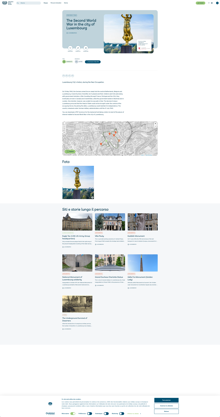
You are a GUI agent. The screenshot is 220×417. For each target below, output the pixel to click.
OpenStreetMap (148, 155)
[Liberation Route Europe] (7, 3)
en (72, 75)
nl (69, 75)
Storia (66, 3)
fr (63, 75)
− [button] (155, 126)
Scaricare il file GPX (93, 62)
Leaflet (142, 155)
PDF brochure (80, 112)
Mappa (46, 3)
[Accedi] (217, 3)
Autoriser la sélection (166, 406)
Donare (201, 3)
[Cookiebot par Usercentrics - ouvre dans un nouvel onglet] (50, 413)
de (66, 75)
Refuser (166, 411)
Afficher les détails (133, 413)
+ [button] (155, 124)
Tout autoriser (166, 400)
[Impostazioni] (211, 3)
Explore (71, 151)
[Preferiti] (70, 48)
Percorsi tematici (56, 3)
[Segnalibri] (208, 3)
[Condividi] (85, 48)
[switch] (89, 413)
